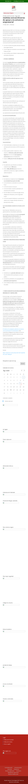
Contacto (18, 771)
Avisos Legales (7, 744)
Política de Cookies (8, 742)
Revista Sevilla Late (13, 774)
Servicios (9, 769)
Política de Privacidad (9, 739)
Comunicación (18, 767)
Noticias (12, 24)
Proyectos (16, 769)
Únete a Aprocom (9, 771)
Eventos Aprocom (9, 401)
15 (20, 383)
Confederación (8, 767)
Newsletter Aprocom (13, 772)
